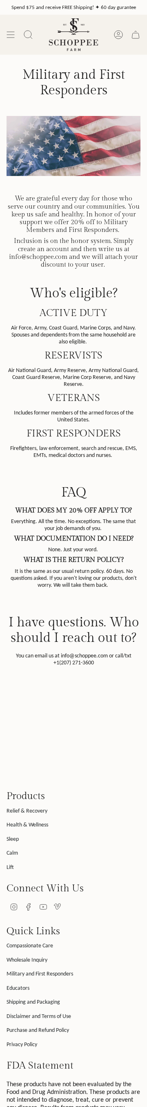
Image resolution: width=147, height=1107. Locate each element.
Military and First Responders (40, 973)
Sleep (13, 838)
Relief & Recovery (27, 810)
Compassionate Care (30, 945)
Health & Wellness (27, 824)
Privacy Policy (22, 1044)
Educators (18, 987)
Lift (10, 867)
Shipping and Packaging (33, 1001)
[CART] (135, 34)
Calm (12, 852)
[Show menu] (10, 34)
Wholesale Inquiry (27, 959)
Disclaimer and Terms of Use (39, 1016)
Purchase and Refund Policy (38, 1030)
